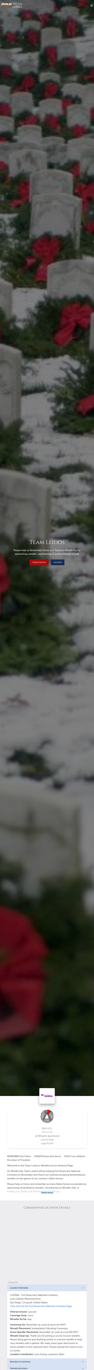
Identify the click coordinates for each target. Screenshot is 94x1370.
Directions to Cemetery (20, 1362)
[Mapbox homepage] (13, 1282)
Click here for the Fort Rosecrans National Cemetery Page (41, 1306)
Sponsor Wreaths (39, 562)
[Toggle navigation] (92, 5)
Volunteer (58, 562)
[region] (47, 1249)
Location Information (19, 1288)
